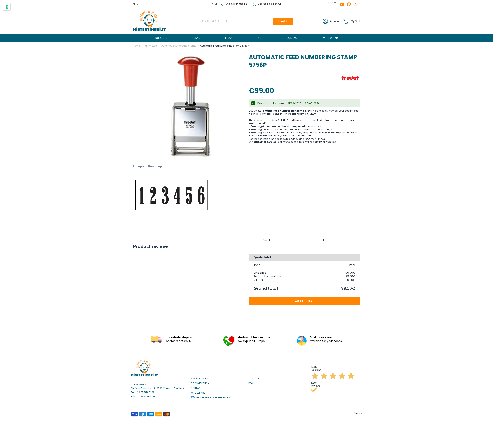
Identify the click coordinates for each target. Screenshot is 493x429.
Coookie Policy (200, 383)
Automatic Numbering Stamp (178, 45)
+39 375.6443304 (269, 4)
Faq (250, 383)
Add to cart (304, 301)
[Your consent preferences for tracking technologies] (6, 6)
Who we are (198, 392)
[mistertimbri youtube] (343, 4)
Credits (358, 413)
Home (136, 45)
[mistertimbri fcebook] (350, 4)
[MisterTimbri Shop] (149, 21)
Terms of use (256, 378)
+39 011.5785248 (236, 4)
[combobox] (246, 21)
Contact (196, 388)
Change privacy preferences (212, 397)
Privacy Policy (200, 378)
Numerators (151, 45)
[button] (136, 4)
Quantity (268, 240)
